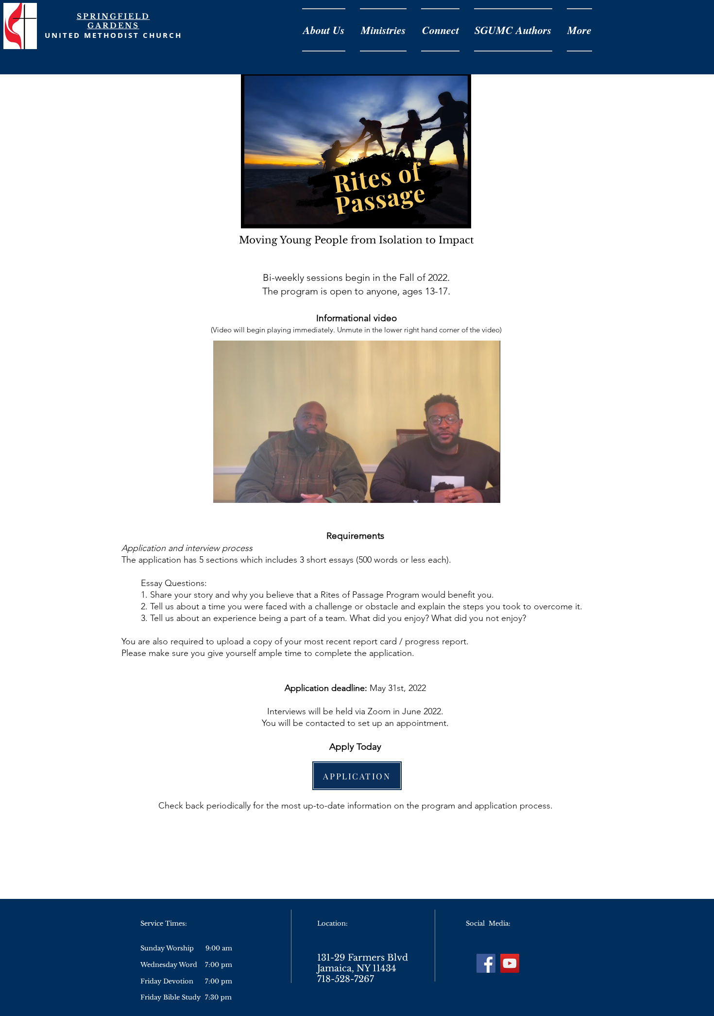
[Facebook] (485, 963)
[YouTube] (509, 963)
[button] (488, 492)
